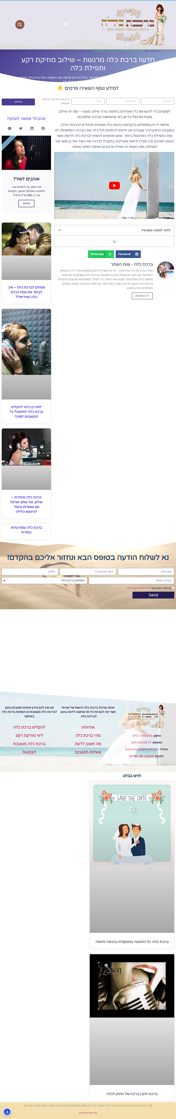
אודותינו (88, 727)
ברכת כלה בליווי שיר (100, 77)
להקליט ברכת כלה (29, 727)
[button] (66, 24)
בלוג (147, 51)
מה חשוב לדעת (88, 744)
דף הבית (155, 51)
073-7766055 (142, 736)
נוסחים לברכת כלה (87, 81)
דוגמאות (52, 77)
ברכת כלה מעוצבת (29, 744)
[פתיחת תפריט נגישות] (7, 1112)
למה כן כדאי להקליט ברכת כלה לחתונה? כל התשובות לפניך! (26, 412)
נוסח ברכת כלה (37, 77)
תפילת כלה (69, 81)
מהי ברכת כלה (88, 735)
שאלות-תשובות (88, 752)
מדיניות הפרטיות (137, 588)
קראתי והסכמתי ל (149, 588)
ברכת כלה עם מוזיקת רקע (73, 77)
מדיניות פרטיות (88, 1113)
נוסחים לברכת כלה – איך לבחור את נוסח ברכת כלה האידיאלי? (26, 292)
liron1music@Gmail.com (142, 749)
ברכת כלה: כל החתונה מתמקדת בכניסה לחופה (132, 942)
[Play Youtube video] (114, 185)
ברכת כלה (119, 77)
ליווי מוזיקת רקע (29, 735)
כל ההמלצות (142, 295)
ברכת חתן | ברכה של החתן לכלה (132, 1094)
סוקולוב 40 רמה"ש (142, 756)
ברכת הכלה (133, 77)
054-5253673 (141, 742)
